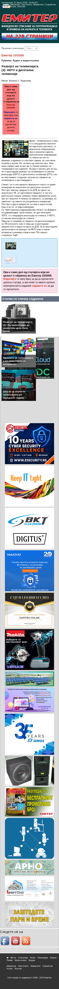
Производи (43, 958)
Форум (32, 960)
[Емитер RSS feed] (26, 941)
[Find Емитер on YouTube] (16, 941)
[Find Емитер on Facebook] (5, 941)
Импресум (15, 4)
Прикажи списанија (12, 48)
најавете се (10, 118)
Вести (13, 958)
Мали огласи (21, 960)
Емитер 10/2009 (12, 55)
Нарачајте (9, 112)
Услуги (13, 6)
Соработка (51, 4)
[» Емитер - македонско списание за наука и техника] (29, 21)
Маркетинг (39, 4)
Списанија (23, 958)
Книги (32, 958)
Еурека (53, 958)
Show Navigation (5, 7)
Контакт (22, 6)
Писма (10, 960)
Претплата (27, 4)
